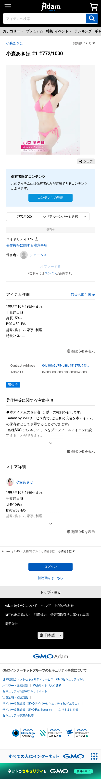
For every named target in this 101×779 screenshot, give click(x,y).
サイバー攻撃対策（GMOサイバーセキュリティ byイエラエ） (41, 703)
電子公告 (11, 624)
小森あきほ (14, 43)
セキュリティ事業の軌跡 (18, 715)
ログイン (50, 273)
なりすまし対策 (68, 709)
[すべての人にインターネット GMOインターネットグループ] (43, 756)
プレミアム (34, 31)
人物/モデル (30, 551)
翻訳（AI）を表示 (83, 351)
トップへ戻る (50, 592)
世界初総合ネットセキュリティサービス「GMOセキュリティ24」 (44, 679)
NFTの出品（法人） (17, 615)
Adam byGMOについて (21, 605)
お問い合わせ (64, 605)
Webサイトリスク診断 (47, 685)
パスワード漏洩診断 (15, 685)
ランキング (83, 31)
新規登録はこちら (50, 578)
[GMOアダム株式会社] (50, 656)
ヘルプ (46, 605)
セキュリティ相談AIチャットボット (24, 691)
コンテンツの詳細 (50, 197)
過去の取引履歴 (83, 295)
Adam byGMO (11, 551)
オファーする (50, 266)
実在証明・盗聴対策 (15, 697)
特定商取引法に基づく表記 (69, 615)
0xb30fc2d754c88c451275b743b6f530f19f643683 (66, 365)
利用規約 (40, 615)
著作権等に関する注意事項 (26, 245)
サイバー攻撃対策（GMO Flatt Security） (27, 709)
